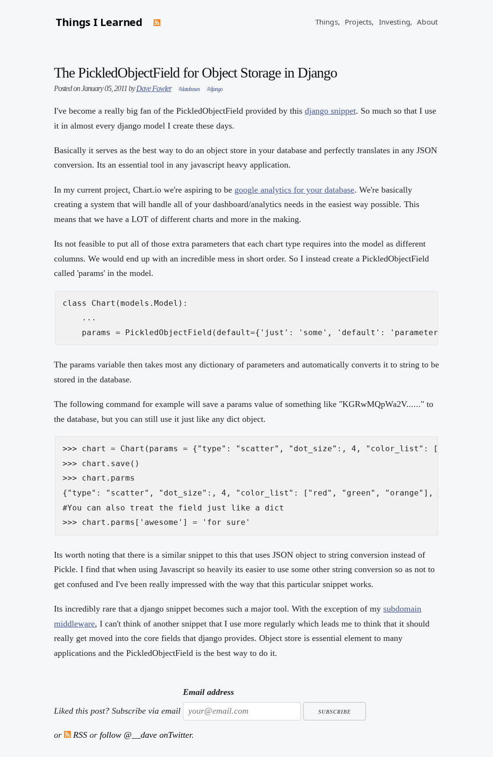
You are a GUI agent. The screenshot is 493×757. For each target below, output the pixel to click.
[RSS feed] (157, 22)
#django (214, 89)
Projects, (359, 21)
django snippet (330, 111)
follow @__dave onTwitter (146, 735)
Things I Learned (99, 21)
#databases (189, 89)
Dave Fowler (153, 88)
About (427, 21)
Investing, (396, 21)
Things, (327, 21)
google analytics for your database (294, 190)
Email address (208, 692)
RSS (79, 735)
